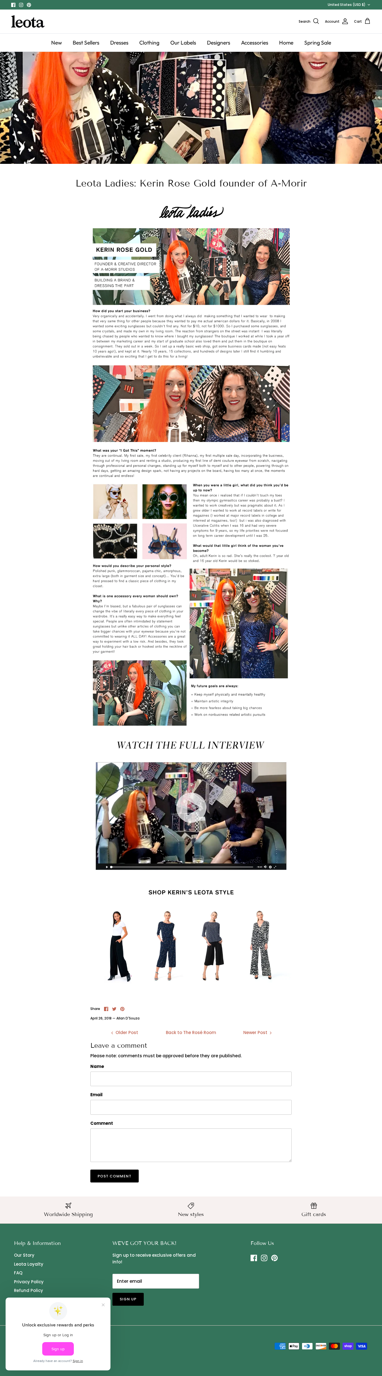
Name (97, 1066)
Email (96, 1095)
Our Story (24, 1255)
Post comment (114, 1176)
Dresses (119, 42)
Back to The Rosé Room (191, 1032)
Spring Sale (317, 42)
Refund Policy (28, 1290)
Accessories (254, 42)
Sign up (128, 1299)
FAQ (18, 1273)
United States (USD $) (347, 4)
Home (286, 42)
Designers (218, 42)
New (56, 42)
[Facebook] (13, 5)
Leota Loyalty (28, 1264)
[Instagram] (21, 5)
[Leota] (28, 21)
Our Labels (183, 42)
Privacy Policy (29, 1282)
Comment (101, 1123)
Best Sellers (86, 42)
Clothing (149, 42)
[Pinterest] (29, 5)
